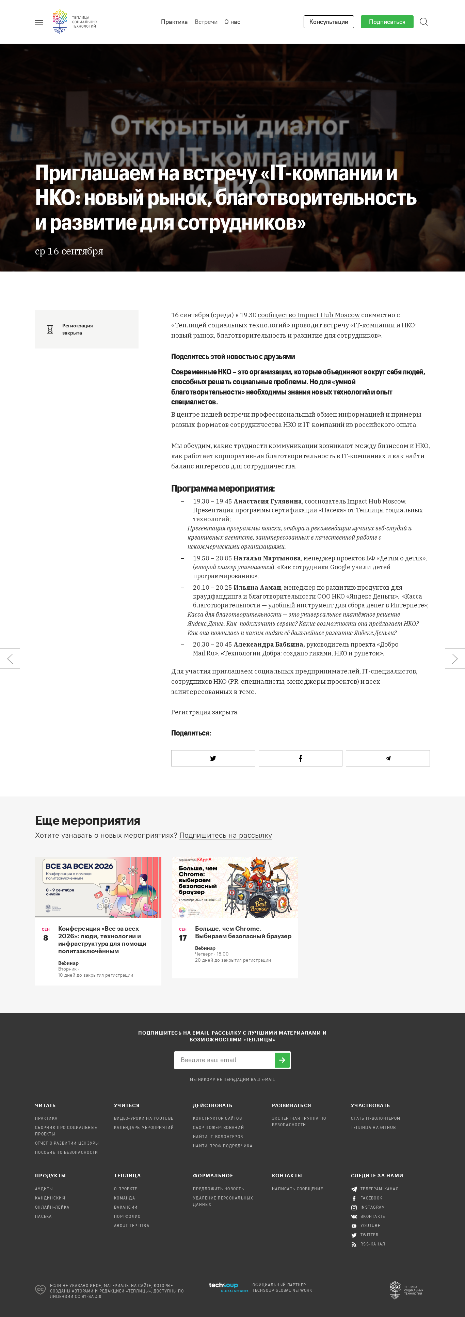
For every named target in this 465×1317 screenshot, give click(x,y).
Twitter (369, 1235)
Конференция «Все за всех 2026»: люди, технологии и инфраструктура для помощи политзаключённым (102, 940)
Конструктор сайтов (217, 1119)
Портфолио (127, 1217)
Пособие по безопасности (66, 1153)
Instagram (372, 1208)
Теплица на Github (373, 1128)
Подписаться (387, 22)
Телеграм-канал (379, 1189)
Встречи (206, 22)
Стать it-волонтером (375, 1119)
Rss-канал (373, 1244)
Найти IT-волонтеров (218, 1137)
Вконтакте (372, 1217)
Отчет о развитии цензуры (67, 1144)
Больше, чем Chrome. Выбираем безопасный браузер (243, 932)
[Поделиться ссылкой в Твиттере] (213, 758)
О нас (232, 22)
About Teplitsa (131, 1226)
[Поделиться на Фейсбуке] (301, 758)
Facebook (371, 1198)
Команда (124, 1198)
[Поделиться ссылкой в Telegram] (388, 758)
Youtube (370, 1226)
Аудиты (44, 1189)
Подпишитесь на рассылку (225, 835)
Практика (174, 22)
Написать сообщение (297, 1189)
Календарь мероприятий (144, 1128)
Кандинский (50, 1198)
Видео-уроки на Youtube (143, 1119)
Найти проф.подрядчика (223, 1146)
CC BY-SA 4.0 (88, 1297)
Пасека (43, 1217)
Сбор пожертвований (218, 1128)
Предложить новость (218, 1189)
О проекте (126, 1189)
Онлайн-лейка (52, 1208)
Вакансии (126, 1208)
